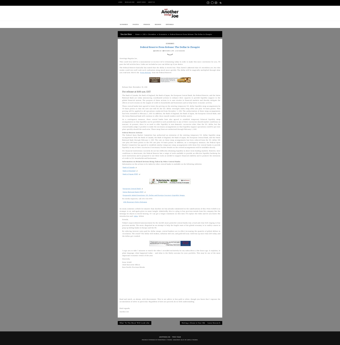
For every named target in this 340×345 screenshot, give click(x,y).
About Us (151, 2)
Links (120, 2)
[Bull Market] (170, 181)
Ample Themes (192, 339)
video (136, 216)
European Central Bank (132, 188)
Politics (136, 24)
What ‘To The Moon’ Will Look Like (135, 323)
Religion (158, 24)
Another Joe (158, 51)
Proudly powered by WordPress (154, 339)
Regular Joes (129, 2)
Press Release (145, 72)
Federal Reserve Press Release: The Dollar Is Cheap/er (170, 47)
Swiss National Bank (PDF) (133, 192)
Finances (146, 24)
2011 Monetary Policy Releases (135, 202)
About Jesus (141, 2)
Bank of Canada (129, 167)
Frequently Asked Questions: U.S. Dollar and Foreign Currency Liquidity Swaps (154, 195)
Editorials (170, 24)
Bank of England (129, 171)
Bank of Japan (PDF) (130, 174)
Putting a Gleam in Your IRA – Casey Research (201, 323)
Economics (124, 24)
